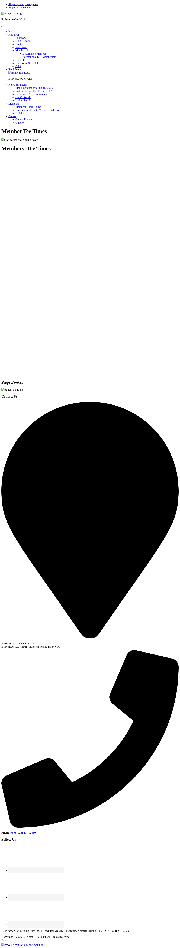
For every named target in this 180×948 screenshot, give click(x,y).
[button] (13, 34)
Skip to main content (19, 7)
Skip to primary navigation (23, 4)
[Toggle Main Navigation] (2, 26)
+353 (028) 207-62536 (23, 832)
